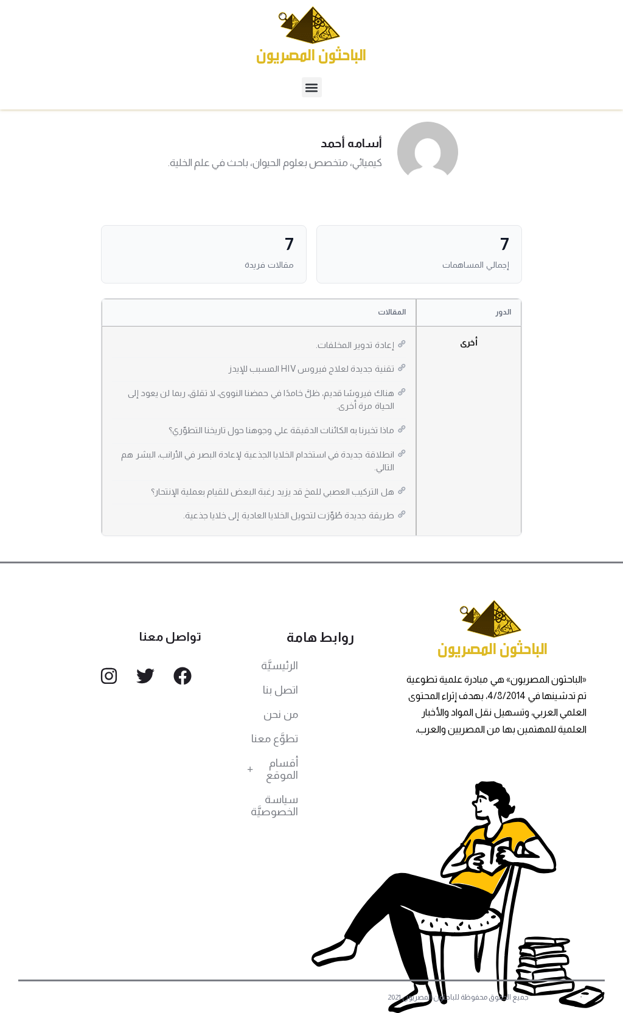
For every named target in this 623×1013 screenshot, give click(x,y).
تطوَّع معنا (274, 739)
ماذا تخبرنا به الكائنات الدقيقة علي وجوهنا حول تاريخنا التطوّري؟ (281, 430)
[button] (312, 87)
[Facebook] (182, 676)
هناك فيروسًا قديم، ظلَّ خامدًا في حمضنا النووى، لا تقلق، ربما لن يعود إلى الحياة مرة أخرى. (261, 399)
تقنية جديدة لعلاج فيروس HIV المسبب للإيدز (311, 369)
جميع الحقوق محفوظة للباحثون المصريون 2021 (458, 997)
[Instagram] (109, 676)
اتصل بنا (280, 690)
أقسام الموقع (282, 769)
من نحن (280, 714)
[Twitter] (145, 676)
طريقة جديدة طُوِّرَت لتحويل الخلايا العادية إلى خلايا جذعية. (288, 515)
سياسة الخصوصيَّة (274, 805)
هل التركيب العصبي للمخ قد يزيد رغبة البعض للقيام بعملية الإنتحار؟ (272, 491)
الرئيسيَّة (279, 666)
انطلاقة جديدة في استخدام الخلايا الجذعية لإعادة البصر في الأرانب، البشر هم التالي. (257, 461)
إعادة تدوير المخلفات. (355, 345)
